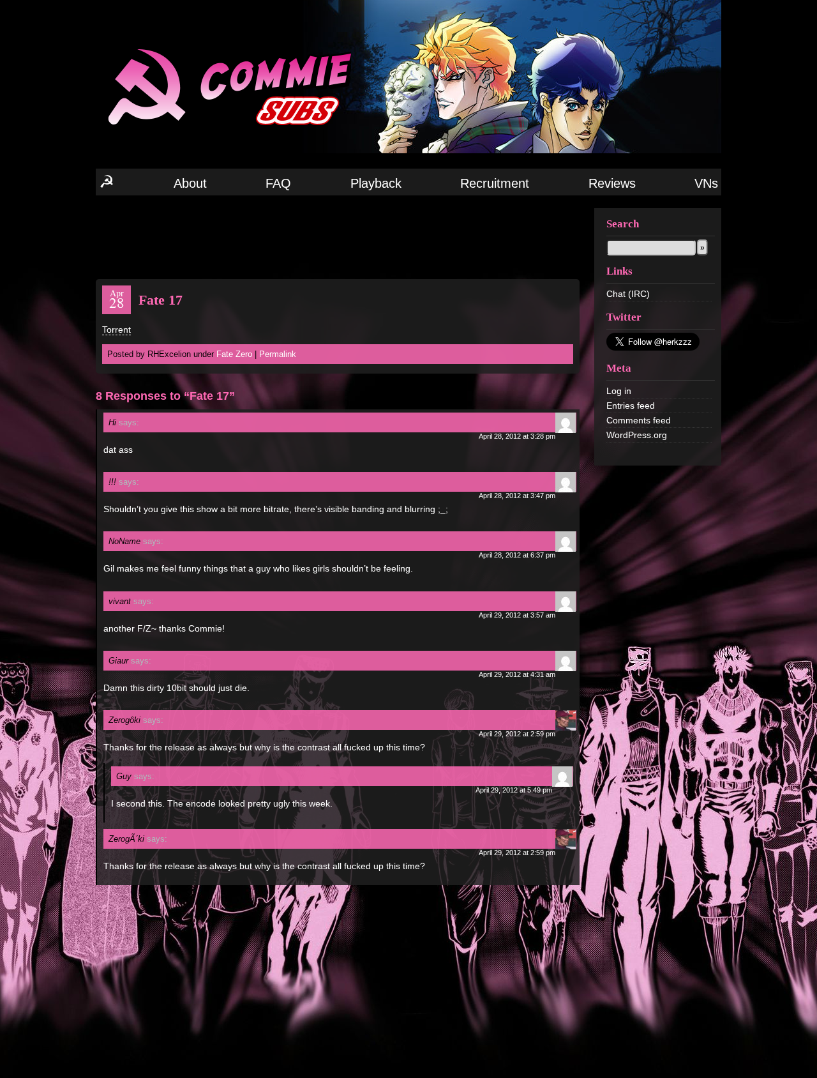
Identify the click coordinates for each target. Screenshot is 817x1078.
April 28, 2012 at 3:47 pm (517, 495)
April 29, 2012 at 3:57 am (517, 615)
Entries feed (630, 405)
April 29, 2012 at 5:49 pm (514, 790)
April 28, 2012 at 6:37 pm (517, 555)
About (190, 183)
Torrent (116, 329)
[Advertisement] (337, 236)
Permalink (277, 354)
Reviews (612, 183)
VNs (706, 183)
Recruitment (494, 183)
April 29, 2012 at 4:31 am (517, 674)
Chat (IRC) (628, 294)
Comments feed (638, 420)
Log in (618, 391)
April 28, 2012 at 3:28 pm (517, 436)
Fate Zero (234, 354)
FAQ (278, 183)
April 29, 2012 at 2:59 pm (517, 734)
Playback (375, 183)
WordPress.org (636, 435)
